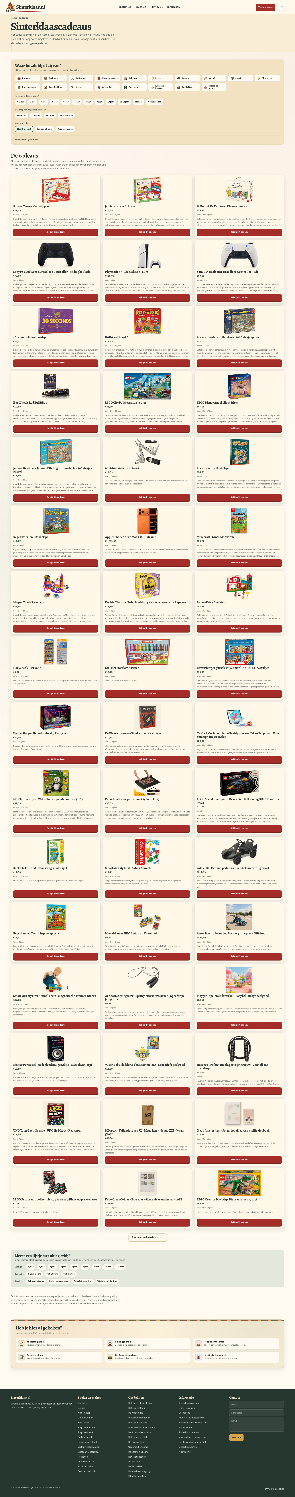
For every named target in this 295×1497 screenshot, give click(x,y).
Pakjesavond (185, 1427)
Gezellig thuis (55, 87)
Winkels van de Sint (107, 1281)
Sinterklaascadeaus (189, 1432)
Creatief (142, 7)
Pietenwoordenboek (139, 1417)
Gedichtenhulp (85, 1437)
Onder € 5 (21, 115)
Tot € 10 (36, 115)
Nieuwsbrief (185, 1452)
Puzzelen (133, 87)
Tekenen (133, 78)
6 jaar (66, 101)
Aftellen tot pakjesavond (192, 1417)
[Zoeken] (282, 7)
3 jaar (32, 101)
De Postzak (134, 1461)
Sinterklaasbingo (188, 1447)
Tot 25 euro (69, 1273)
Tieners (138, 101)
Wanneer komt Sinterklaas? (193, 1422)
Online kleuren (85, 1417)
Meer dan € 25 (66, 115)
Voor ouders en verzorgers (192, 1437)
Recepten (83, 1456)
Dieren (78, 87)
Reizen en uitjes (213, 87)
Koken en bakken (160, 87)
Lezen (158, 78)
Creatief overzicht (87, 1471)
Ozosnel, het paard (138, 1447)
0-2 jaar (20, 101)
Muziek (212, 78)
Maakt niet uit (24, 128)
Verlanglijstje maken (89, 1447)
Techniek (53, 78)
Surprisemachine (86, 1427)
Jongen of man (44, 128)
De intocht (184, 1412)
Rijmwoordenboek (87, 1442)
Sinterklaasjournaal (189, 1403)
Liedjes (81, 1408)
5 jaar (54, 101)
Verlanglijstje (265, 7)
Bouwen (26, 78)
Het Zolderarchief (137, 1437)
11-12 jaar (124, 101)
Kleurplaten (84, 1412)
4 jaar (43, 101)
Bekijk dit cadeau (56, 231)
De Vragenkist (135, 1412)
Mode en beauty (110, 78)
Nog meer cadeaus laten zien (147, 1237)
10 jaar (111, 101)
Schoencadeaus (36, 1281)
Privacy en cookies (274, 1489)
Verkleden (107, 87)
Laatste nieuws (187, 1408)
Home (14, 18)
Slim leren (267, 78)
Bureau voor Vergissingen (141, 1427)
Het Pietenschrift (137, 1456)
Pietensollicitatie (137, 1422)
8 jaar (88, 101)
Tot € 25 (50, 115)
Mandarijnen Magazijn (139, 1471)
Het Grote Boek (136, 1408)
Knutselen (80, 78)
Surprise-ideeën (86, 1432)
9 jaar (99, 101)
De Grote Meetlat (137, 1466)
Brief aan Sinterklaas (89, 1452)
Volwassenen (154, 101)
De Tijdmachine (136, 1442)
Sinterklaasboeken (59, 1281)
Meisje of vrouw (65, 128)
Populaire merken (83, 1281)
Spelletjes (125, 7)
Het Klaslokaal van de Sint (192, 1442)
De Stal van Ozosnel (138, 1452)
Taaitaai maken (86, 1466)
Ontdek (157, 7)
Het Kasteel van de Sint (140, 1403)
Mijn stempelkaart (138, 1476)
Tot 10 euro (52, 1273)
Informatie (174, 7)
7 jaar (77, 101)
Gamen (185, 78)
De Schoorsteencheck (139, 1432)
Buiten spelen (29, 87)
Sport (238, 78)
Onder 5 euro (34, 1273)
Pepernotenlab (86, 1461)
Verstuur (236, 1437)
